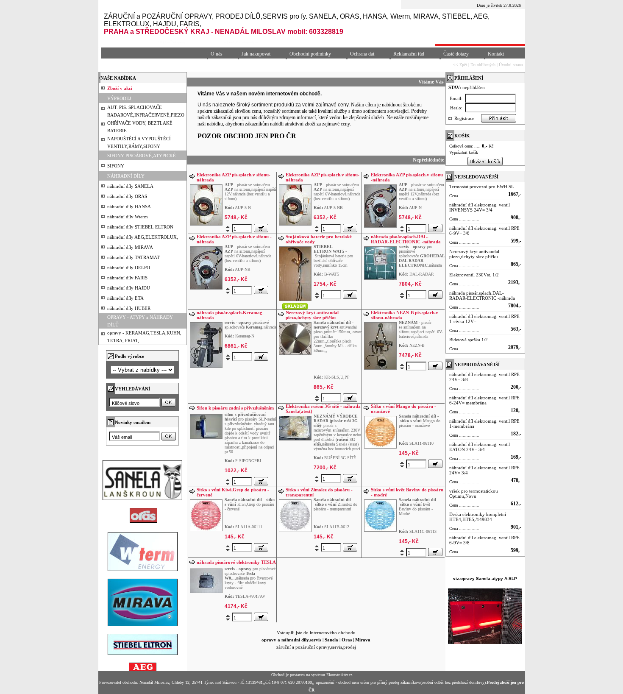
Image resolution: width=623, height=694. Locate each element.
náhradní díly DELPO (128, 267)
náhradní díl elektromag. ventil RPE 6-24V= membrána (484, 400)
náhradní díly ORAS (127, 196)
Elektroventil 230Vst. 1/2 (474, 274)
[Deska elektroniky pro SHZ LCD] (295, 272)
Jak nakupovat (256, 54)
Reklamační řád (408, 54)
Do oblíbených (482, 64)
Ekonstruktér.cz (339, 674)
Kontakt (496, 54)
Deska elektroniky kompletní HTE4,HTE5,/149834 (477, 517)
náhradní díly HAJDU (128, 287)
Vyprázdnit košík (463, 152)
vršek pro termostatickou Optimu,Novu (473, 493)
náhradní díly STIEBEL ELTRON (140, 226)
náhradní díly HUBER (128, 308)
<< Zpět (460, 64)
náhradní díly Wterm (127, 216)
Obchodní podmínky (310, 54)
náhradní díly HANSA (129, 206)
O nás (216, 54)
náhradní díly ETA (125, 298)
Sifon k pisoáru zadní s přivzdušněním (235, 407)
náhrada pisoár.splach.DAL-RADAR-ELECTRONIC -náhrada (406, 239)
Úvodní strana (511, 64)
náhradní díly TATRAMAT (133, 257)
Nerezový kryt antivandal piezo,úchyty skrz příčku (312, 315)
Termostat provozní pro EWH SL (481, 186)
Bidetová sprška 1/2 (468, 339)
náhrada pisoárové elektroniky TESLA (236, 562)
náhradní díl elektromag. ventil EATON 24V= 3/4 (479, 447)
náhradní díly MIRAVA (130, 247)
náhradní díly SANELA (130, 186)
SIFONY (115, 165)
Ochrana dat (362, 54)
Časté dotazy (456, 54)
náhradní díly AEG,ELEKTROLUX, (142, 237)
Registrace (464, 118)
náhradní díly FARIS (127, 277)
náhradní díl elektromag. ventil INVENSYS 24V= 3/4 (479, 207)
